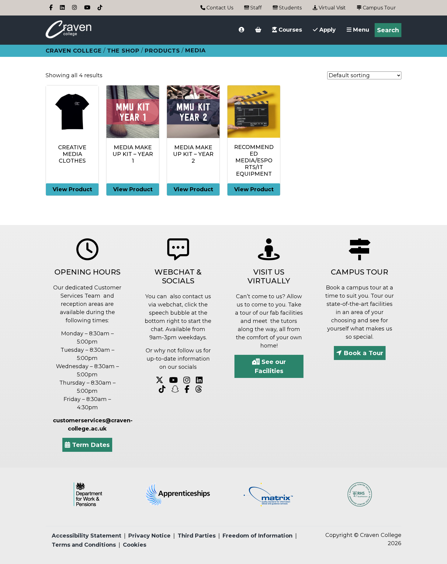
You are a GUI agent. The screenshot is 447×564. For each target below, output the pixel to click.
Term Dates (90, 444)
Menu (360, 29)
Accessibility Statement (86, 535)
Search (388, 30)
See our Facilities (270, 366)
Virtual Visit (331, 8)
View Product (72, 189)
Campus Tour (379, 8)
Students (290, 8)
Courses (289, 29)
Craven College (74, 50)
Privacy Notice (149, 535)
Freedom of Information (258, 535)
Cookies (134, 545)
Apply (327, 29)
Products (162, 50)
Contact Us (219, 8)
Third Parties (197, 535)
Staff (255, 8)
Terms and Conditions (84, 545)
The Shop (123, 50)
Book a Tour (362, 353)
